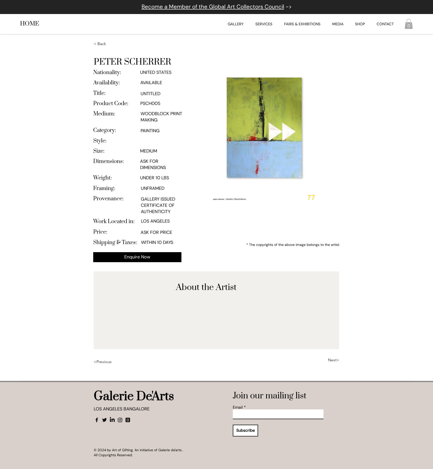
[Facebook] (97, 420)
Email (238, 407)
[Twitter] (104, 420)
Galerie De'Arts (134, 396)
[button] (408, 24)
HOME (29, 24)
